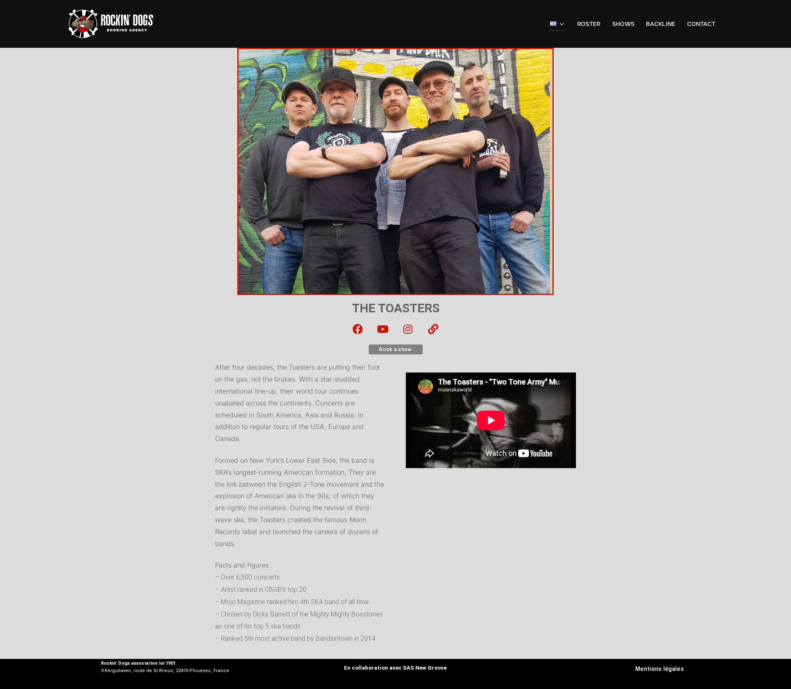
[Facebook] (358, 329)
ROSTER (589, 24)
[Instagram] (408, 329)
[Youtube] (383, 329)
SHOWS (623, 24)
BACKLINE (660, 24)
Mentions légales (659, 669)
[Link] (433, 329)
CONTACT (701, 24)
